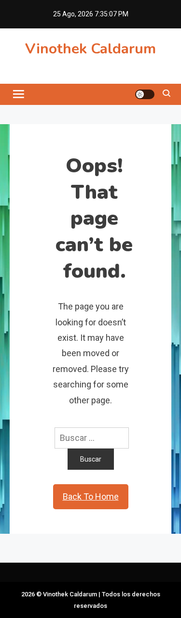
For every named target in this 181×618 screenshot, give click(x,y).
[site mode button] (144, 94)
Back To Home (91, 496)
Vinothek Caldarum (90, 49)
